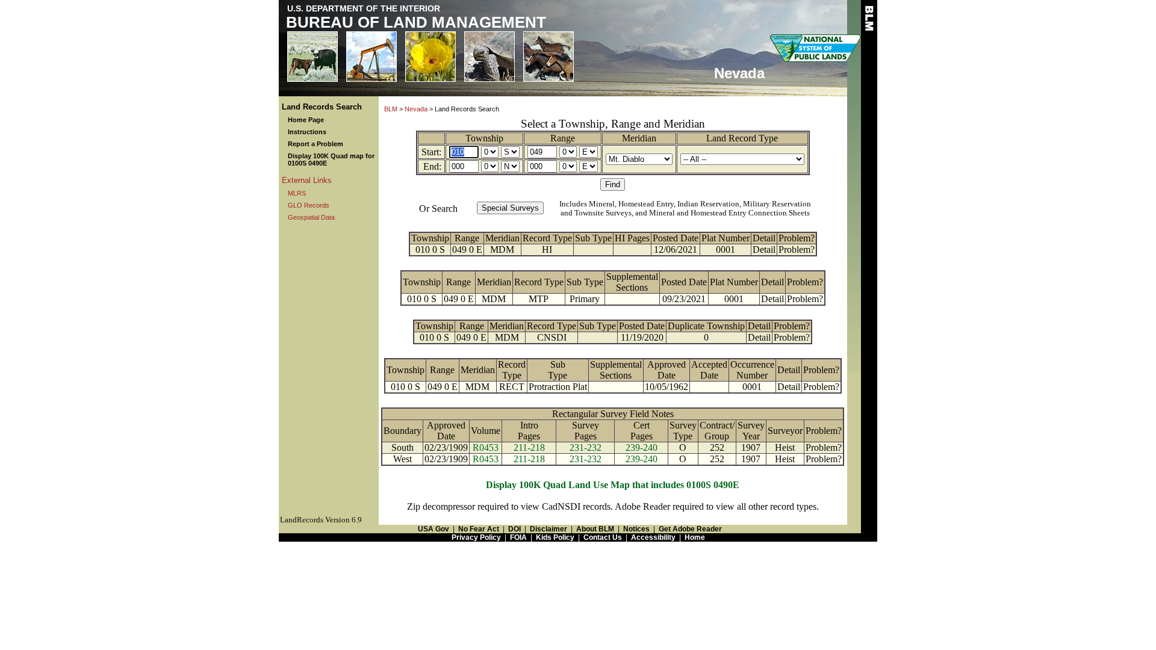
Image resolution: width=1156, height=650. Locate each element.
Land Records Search (322, 106)
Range (562, 138)
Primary (585, 299)
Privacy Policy (476, 537)
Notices (636, 529)
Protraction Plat (558, 387)
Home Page (306, 119)
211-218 (529, 447)
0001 (725, 249)
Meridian (639, 138)
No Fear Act (478, 529)
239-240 (641, 447)
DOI (514, 529)
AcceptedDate (709, 369)
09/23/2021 (684, 299)
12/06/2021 (675, 249)
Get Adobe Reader (690, 529)
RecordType (512, 369)
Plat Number (725, 238)
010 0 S (430, 249)
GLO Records (308, 205)
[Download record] (598, 337)
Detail (764, 238)
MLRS (297, 193)
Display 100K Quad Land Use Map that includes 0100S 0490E (612, 485)
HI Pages (632, 238)
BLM (390, 109)
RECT (511, 387)
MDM (502, 249)
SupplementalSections (632, 281)
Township (484, 138)
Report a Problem (315, 143)
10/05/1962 (666, 387)
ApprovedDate (666, 369)
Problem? (796, 238)
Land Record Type (742, 138)
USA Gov (433, 529)
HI (547, 249)
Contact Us (602, 537)
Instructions (307, 131)
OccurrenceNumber (752, 369)
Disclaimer (548, 529)
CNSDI (552, 337)
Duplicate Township (706, 326)
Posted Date (675, 238)
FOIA (518, 537)
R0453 (486, 447)
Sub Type (593, 238)
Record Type (547, 238)
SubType (557, 369)
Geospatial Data (311, 217)
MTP (538, 299)
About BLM (595, 529)
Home (695, 537)
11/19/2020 (642, 337)
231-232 (585, 447)
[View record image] (593, 249)
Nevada (416, 109)
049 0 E (467, 249)
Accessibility (653, 537)
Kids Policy (555, 537)
